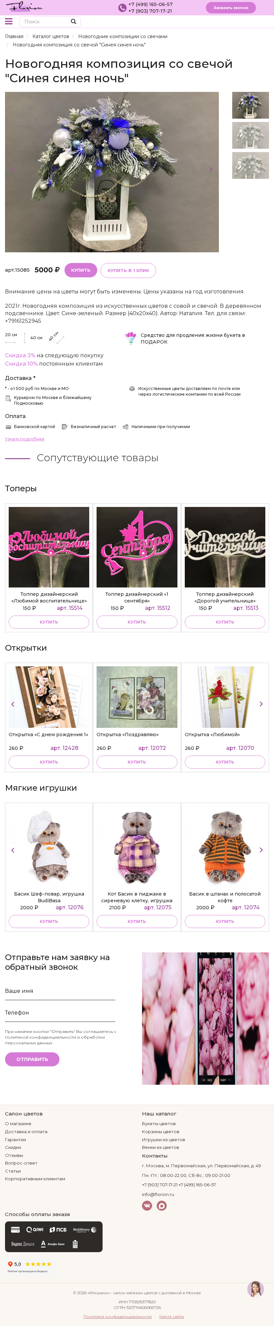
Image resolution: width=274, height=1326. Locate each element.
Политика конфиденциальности (118, 1316)
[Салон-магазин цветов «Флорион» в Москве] (24, 6)
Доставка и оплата (26, 1131)
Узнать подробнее (24, 438)
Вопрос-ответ (21, 1163)
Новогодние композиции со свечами (122, 36)
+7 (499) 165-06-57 (150, 4)
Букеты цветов (159, 1123)
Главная (14, 36)
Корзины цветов (160, 1131)
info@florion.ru (158, 1194)
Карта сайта (171, 1316)
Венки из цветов (160, 1147)
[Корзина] (252, 22)
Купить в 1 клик (128, 270)
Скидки (13, 1147)
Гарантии (15, 1139)
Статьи (13, 1171)
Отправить (32, 1059)
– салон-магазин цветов (134, 1292)
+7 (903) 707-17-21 (150, 11)
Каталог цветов (50, 36)
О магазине (18, 1123)
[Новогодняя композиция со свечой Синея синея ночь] (112, 171)
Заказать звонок (231, 7)
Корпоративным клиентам (35, 1178)
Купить (81, 270)
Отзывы (14, 1155)
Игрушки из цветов (163, 1139)
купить (49, 622)
